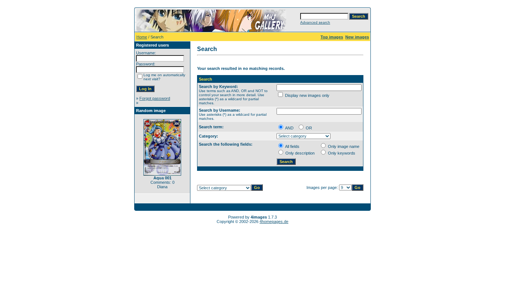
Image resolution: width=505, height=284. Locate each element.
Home (141, 37)
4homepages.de (274, 221)
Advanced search (315, 22)
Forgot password (154, 98)
